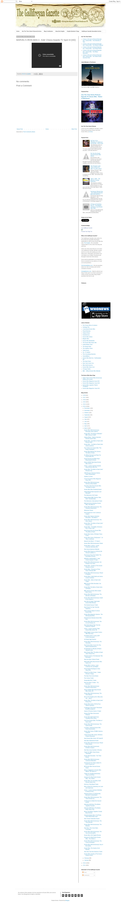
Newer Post (20, 129)
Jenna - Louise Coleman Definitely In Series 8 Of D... (93, 790)
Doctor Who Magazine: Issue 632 (91, 383)
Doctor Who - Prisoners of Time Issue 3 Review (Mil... (92, 570)
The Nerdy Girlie (87, 346)
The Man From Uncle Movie (91, 676)
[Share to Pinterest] (42, 74)
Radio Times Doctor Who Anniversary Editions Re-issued (92, 378)
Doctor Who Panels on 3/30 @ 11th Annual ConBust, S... (93, 552)
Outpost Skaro (86, 333)
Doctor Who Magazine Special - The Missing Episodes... (93, 615)
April (85, 426)
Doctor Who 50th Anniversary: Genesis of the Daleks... (91, 483)
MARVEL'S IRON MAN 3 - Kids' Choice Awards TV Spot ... (92, 559)
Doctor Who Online (87, 337)
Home (17, 31)
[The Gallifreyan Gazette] (82, 230)
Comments (86, 875)
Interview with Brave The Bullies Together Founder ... (92, 805)
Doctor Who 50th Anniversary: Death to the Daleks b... (93, 598)
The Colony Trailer (89, 678)
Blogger (67, 900)
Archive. (91, 131)
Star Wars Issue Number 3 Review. (93, 750)
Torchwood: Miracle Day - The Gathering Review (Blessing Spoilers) (96, 193)
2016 (84, 399)
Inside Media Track (87, 344)
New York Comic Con (88, 363)
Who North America (88, 365)
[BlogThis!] (36, 74)
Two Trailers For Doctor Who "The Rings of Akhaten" (92, 448)
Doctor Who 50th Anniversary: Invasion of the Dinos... (91, 687)
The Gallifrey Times (88, 348)
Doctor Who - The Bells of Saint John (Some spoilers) (93, 445)
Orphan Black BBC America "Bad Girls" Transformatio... (92, 498)
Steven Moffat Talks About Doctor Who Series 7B (92, 690)
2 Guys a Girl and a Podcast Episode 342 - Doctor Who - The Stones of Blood (93, 44)
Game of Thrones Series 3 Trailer (92, 711)
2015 (84, 402)
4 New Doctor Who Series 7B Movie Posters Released (93, 735)
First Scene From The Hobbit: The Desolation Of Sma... (92, 555)
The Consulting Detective (89, 354)
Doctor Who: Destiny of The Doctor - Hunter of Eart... (93, 854)
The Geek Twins (87, 361)
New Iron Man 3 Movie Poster (91, 659)
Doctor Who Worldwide (89, 340)
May (85, 423)
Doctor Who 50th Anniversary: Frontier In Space (91, 747)
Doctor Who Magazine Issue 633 (91, 381)
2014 (84, 404)
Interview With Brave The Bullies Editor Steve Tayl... (92, 808)
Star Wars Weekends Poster (91, 740)
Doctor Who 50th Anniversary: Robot (93, 543)
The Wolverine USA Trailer (91, 495)
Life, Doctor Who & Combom (90, 325)
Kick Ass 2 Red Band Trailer (91, 784)
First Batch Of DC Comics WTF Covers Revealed (92, 636)
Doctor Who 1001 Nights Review (92, 835)
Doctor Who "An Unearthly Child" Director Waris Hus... (92, 781)
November (87, 410)
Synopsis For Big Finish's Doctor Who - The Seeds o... (92, 838)
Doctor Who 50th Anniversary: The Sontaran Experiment (93, 507)
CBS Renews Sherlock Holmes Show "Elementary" (92, 473)
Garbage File (86, 327)
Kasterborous (86, 335)
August (86, 417)
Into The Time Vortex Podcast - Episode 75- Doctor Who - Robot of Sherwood (91, 96)
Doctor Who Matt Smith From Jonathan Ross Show (91, 717)
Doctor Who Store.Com (89, 367)
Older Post (74, 129)
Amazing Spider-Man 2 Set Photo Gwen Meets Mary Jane (92, 815)
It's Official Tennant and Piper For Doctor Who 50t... (92, 455)
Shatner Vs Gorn (88, 476)
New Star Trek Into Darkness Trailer (93, 851)
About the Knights (59, 31)
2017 (84, 397)
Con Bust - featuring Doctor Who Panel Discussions (92, 728)
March (86, 428)
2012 (84, 863)
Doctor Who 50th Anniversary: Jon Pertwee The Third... (93, 562)
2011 (84, 865)
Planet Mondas (86, 331)
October (86, 412)
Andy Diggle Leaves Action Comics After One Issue (93, 633)
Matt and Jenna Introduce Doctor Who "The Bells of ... (92, 504)
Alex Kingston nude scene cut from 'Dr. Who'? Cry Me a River (96, 167)
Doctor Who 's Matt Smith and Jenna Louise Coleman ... (93, 577)
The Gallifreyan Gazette (86, 227)
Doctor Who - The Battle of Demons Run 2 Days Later (93, 527)
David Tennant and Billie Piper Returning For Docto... (92, 459)
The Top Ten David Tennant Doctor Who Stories (95, 155)
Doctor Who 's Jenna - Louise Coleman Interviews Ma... (91, 546)
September (87, 415)
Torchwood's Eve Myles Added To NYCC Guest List (92, 763)
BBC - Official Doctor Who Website (91, 371)
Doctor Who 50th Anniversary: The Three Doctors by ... (93, 798)
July (85, 419)
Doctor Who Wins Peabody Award (92, 489)
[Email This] (35, 74)
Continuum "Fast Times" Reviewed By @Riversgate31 (93, 708)
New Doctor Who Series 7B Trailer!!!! (93, 738)
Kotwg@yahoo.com (86, 271)
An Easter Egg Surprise (90, 639)
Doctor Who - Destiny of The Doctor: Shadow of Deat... (93, 566)
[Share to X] (38, 74)
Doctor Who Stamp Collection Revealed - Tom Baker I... (91, 517)
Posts (85, 872)
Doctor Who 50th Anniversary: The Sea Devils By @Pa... (93, 832)
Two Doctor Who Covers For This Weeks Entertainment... (92, 645)
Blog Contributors (48, 31)
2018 (84, 395)
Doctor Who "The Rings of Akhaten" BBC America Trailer (93, 434)
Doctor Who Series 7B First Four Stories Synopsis (92, 704)
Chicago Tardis (86, 369)
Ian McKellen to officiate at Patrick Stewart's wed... (92, 649)
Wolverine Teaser (88, 510)
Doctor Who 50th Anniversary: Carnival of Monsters (91, 760)
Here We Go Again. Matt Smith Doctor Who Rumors (92, 602)
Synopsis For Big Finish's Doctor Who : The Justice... (92, 777)
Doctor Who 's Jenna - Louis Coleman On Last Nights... (91, 666)
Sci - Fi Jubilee (86, 352)
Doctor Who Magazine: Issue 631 (91, 388)
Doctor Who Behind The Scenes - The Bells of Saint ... (92, 452)
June (85, 421)
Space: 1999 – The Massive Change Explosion (95, 180)
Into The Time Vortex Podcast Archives (31, 31)
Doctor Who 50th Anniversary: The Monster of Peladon (93, 595)
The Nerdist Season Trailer (91, 605)
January (86, 860)
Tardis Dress (86, 350)
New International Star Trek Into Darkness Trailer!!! (92, 625)
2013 (84, 406)
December (87, 408)
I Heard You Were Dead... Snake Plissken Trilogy (92, 673)
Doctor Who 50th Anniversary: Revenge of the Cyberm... (91, 430)
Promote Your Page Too (86, 231)
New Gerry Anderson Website (91, 549)
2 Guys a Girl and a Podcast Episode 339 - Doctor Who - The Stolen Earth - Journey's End (92, 56)
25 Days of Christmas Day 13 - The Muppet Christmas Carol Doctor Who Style (96, 206)
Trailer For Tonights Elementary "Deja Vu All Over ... (92, 774)
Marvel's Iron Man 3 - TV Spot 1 (92, 541)
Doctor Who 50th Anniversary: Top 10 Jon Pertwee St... (93, 622)
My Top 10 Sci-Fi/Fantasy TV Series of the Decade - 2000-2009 (96, 142)
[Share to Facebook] (40, 74)
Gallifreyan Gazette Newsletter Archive (91, 31)
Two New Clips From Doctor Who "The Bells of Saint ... (92, 486)
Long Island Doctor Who (89, 329)
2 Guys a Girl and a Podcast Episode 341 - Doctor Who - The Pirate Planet (92, 47)
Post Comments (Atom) (29, 131)
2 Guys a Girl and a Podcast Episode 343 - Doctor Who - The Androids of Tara (92, 40)
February (86, 858)
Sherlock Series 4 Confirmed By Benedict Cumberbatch (92, 794)
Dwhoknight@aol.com (87, 265)
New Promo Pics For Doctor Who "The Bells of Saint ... (92, 531)
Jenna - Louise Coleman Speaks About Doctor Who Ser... (92, 466)
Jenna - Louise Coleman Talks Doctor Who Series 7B (92, 629)
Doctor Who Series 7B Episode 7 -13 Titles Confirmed (93, 538)
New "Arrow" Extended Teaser (92, 818)
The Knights (87, 243)
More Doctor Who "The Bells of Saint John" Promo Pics (93, 653)
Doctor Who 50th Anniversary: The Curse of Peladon (93, 841)
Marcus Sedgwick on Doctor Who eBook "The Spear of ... (92, 770)
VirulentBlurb (86, 356)
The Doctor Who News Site (90, 342)
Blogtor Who (86, 338)
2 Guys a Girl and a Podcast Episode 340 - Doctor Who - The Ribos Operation (92, 52)
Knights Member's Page (73, 31)
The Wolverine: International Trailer (93, 501)
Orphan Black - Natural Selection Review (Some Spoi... (92, 438)
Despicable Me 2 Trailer (90, 680)
